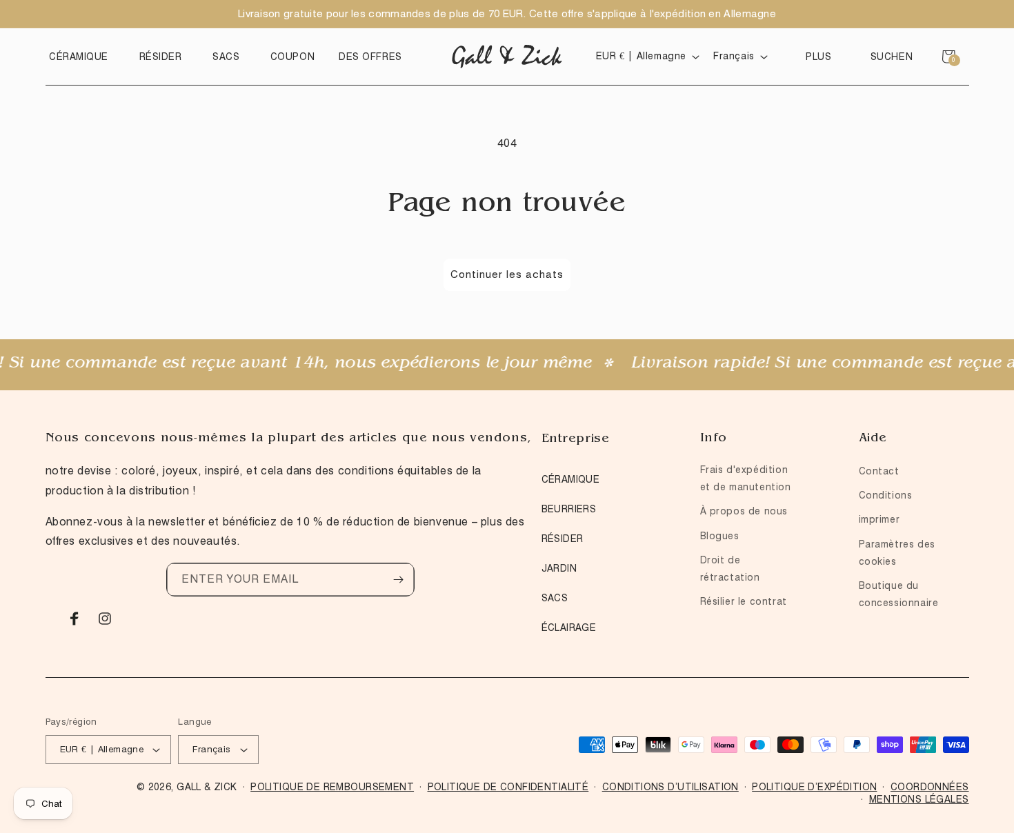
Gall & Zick (207, 786)
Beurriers (569, 508)
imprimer (879, 519)
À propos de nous (744, 510)
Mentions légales (919, 799)
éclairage (569, 627)
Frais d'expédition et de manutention (745, 478)
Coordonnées (930, 786)
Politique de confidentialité (508, 786)
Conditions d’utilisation (670, 786)
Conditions (886, 495)
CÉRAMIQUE (570, 479)
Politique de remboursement (332, 786)
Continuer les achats (507, 274)
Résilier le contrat (743, 601)
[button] (82, 56)
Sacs (554, 597)
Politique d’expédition (814, 786)
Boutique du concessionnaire (899, 594)
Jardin (559, 568)
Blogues (719, 535)
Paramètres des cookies (897, 553)
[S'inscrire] (398, 579)
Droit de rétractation (730, 568)
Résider (562, 538)
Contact (879, 470)
